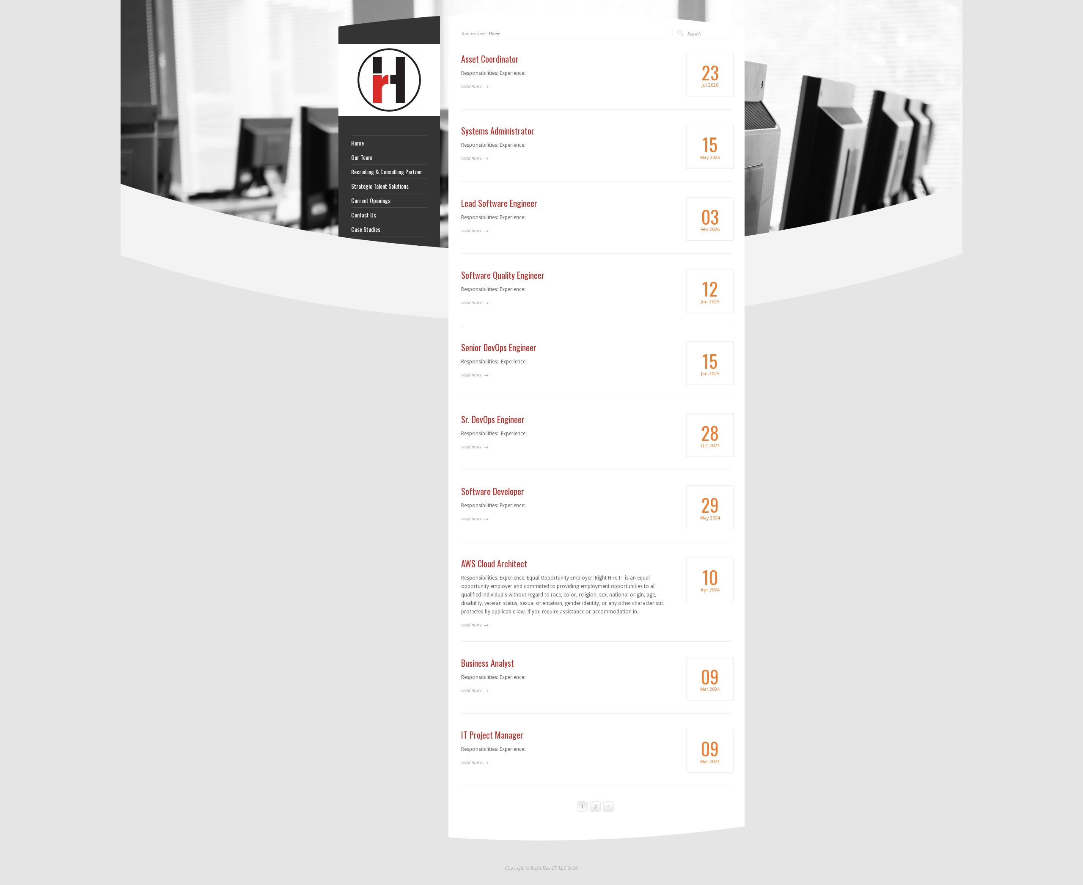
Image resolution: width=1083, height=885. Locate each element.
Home (494, 33)
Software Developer (492, 491)
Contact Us (363, 215)
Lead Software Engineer (499, 203)
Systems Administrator (497, 130)
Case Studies (365, 229)
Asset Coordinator (490, 58)
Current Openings (370, 200)
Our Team (361, 157)
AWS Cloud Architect (494, 563)
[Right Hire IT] (389, 114)
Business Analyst (487, 663)
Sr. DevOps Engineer (493, 419)
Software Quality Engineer (502, 275)
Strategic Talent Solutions (380, 186)
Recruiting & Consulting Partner (386, 172)
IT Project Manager (492, 734)
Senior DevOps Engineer (498, 347)
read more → (475, 85)
